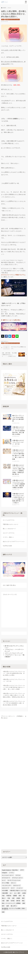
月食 (9, 898)
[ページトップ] (25, 951)
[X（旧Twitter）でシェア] (2, 336)
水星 (13, 898)
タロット (13, 883)
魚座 (3, 912)
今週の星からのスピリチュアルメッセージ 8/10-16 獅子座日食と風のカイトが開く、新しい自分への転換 (14, 687)
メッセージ (19, 888)
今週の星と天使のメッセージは (18, 890)
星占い (3, 898)
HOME (4, 7)
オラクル (18, 875)
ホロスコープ (16, 885)
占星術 (24, 893)
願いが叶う (14, 906)
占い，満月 (17, 893)
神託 (23, 900)
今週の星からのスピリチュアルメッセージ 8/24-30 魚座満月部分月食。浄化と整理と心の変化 (14, 673)
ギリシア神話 (5, 883)
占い (11, 893)
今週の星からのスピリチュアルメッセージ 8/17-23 (14, 680)
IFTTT (22, 870)
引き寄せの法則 (7, 546)
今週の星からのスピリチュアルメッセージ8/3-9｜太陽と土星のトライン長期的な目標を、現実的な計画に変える (14, 695)
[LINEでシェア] (17, 336)
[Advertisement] (14, 612)
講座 (24, 903)
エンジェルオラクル (8, 520)
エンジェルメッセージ (7, 875)
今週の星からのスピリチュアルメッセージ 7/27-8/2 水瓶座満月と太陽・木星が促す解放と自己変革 (14, 703)
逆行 (3, 906)
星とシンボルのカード (9, 528)
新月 (20, 895)
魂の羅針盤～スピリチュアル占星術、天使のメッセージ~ (13, 908)
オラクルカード (6, 877)
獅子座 (18, 900)
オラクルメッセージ (17, 877)
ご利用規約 (19, 716)
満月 (23, 898)
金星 (7, 906)
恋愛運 (15, 895)
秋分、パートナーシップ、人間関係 (11, 903)
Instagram (4, 872)
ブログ (9, 7)
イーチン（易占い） (8, 537)
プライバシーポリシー (7, 716)
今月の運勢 (5, 890)
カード (3, 880)
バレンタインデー (6, 885)
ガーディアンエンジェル (14, 880)
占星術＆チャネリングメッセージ (12, 19)
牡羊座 (12, 900)
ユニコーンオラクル (8, 533)
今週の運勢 (5, 893)
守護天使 (8, 895)
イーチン (11, 872)
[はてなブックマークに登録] (9, 336)
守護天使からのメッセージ (10, 524)
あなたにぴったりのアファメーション (14, 541)
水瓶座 (18, 898)
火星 (3, 900)
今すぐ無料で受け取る (9, 585)
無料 (7, 900)
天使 (3, 895)
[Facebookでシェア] (6, 336)
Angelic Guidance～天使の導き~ (10, 870)
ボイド (13, 888)
